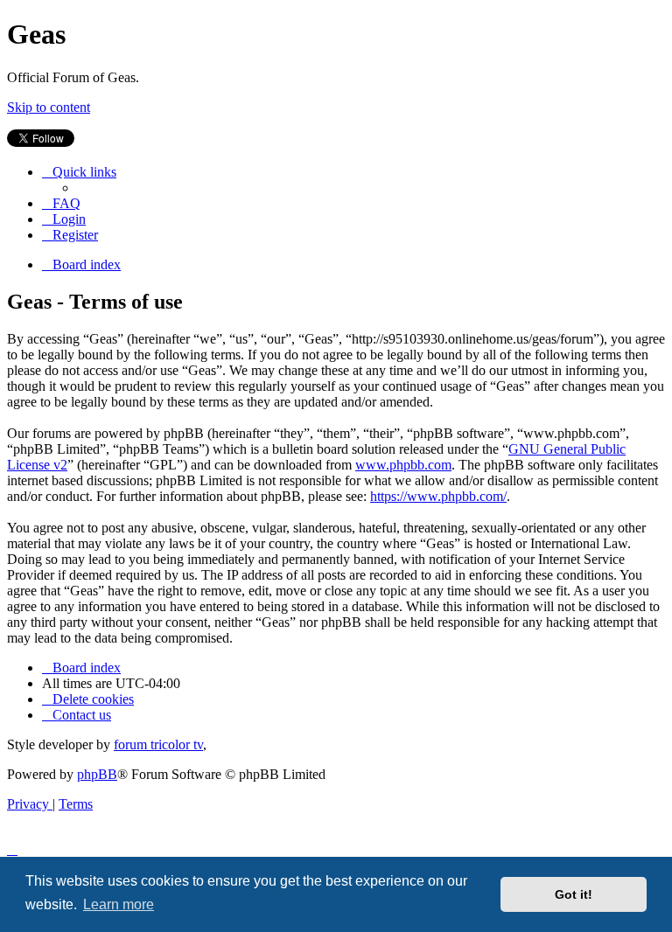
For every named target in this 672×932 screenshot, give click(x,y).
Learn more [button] (118, 904)
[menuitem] (61, 203)
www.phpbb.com (403, 464)
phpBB (97, 774)
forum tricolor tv (158, 744)
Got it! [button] (573, 894)
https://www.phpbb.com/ (438, 496)
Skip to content (48, 107)
